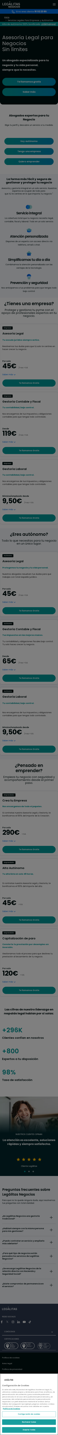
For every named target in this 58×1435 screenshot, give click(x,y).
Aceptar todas (29, 1430)
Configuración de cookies (29, 1414)
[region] (29, 1404)
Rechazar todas (29, 1422)
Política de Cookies (11, 1409)
